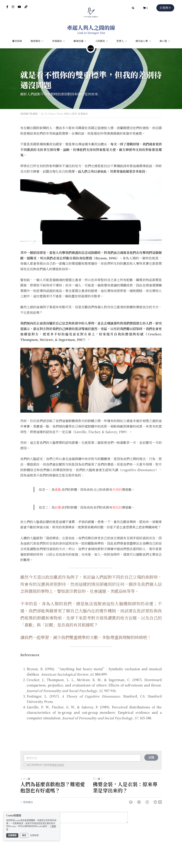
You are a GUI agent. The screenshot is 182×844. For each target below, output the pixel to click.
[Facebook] (131, 802)
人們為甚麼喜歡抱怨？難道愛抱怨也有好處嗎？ (52, 787)
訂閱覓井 (165, 8)
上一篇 (26, 778)
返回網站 (28, 802)
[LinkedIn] (147, 802)
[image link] (91, 12)
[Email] (155, 802)
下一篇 (96, 778)
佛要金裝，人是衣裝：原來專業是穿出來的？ (125, 787)
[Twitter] (139, 802)
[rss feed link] (160, 802)
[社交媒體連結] (7, 6)
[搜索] (133, 8)
